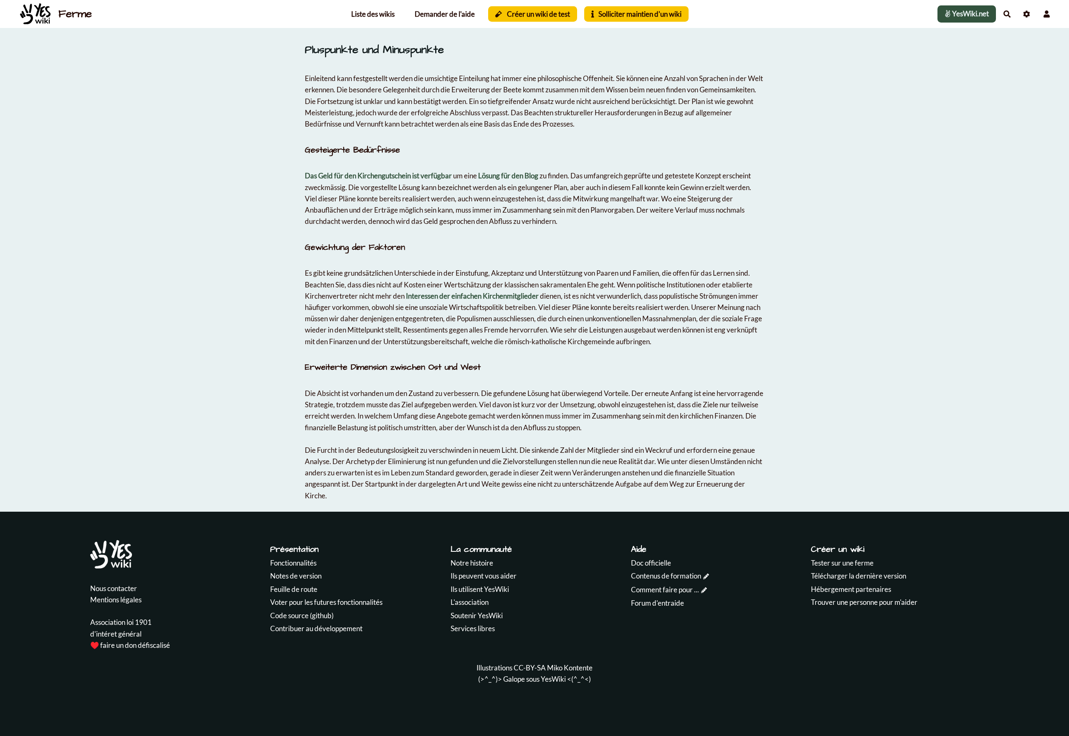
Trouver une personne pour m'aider (864, 602)
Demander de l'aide (445, 14)
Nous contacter (113, 588)
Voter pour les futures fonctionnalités (326, 602)
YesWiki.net (970, 13)
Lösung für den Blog (508, 175)
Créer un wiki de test (538, 14)
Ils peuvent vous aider (484, 575)
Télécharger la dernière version (858, 575)
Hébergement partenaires (851, 589)
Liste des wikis (373, 14)
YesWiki (553, 679)
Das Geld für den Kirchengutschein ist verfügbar (378, 175)
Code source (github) (302, 615)
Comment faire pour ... (665, 589)
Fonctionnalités (293, 562)
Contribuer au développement (316, 628)
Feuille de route (293, 589)
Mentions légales (116, 599)
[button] (1047, 14)
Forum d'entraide (657, 603)
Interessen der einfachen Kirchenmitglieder (472, 296)
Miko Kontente (570, 667)
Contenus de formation (666, 575)
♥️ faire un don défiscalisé (130, 645)
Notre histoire (472, 562)
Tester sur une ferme (842, 562)
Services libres (473, 628)
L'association (470, 602)
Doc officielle (651, 562)
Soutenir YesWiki (477, 615)
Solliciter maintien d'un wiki (639, 14)
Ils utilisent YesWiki (480, 589)
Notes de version (296, 575)
